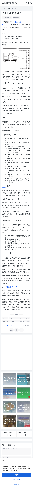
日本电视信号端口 (17, 321)
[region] (16, 473)
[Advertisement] (16, 352)
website (6, 318)
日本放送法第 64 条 (11, 287)
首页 (3, 8)
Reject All (16, 484)
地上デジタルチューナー (16, 318)
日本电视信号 (7, 321)
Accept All (16, 475)
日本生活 (9, 8)
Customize (16, 479)
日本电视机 (27, 321)
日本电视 (27, 318)
